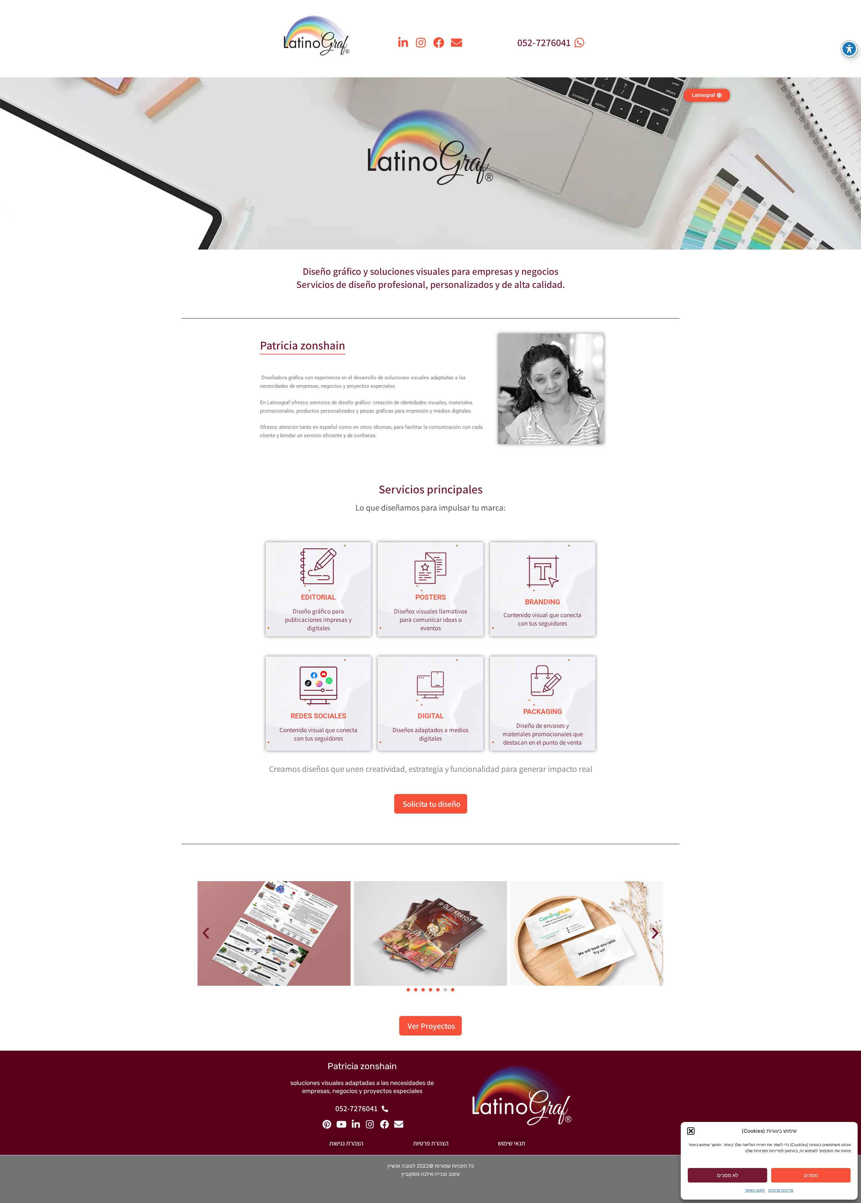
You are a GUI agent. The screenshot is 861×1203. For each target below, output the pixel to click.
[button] (690, 1131)
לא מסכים (727, 1175)
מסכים (811, 1175)
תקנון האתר (755, 1190)
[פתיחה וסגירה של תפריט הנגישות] (849, 49)
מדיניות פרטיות (780, 1190)
